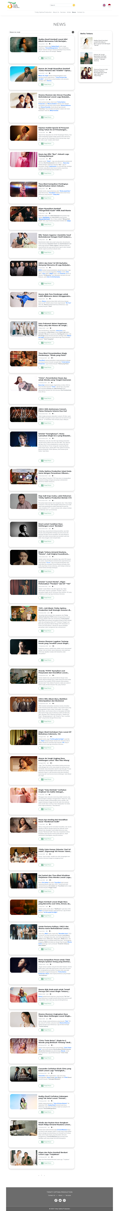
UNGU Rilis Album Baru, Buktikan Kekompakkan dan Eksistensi (52, 700)
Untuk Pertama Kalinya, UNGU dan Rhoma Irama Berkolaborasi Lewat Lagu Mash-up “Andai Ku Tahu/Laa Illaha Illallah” (53, 927)
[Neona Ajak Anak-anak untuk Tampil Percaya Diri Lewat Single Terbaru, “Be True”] (23, 994)
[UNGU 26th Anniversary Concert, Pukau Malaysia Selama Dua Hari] (23, 414)
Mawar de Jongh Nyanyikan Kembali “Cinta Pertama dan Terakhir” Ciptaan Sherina (54, 70)
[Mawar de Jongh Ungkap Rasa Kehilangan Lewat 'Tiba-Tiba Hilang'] (23, 763)
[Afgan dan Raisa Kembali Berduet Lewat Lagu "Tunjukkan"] (23, 1157)
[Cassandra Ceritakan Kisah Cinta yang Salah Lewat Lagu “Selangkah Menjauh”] (23, 1074)
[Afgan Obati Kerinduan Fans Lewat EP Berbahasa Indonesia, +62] (23, 737)
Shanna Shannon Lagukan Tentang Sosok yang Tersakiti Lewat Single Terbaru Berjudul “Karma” (53, 642)
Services (63, 12)
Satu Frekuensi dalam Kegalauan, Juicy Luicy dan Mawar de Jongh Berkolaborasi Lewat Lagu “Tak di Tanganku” (53, 324)
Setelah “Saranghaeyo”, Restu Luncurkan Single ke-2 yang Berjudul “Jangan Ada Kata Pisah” (54, 435)
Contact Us (80, 12)
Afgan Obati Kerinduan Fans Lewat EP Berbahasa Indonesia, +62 (54, 733)
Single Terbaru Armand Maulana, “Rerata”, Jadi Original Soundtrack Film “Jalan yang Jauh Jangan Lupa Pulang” (53, 553)
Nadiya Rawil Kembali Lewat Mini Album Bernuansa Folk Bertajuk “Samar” (52, 40)
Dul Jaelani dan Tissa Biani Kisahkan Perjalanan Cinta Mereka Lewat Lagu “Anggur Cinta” (54, 876)
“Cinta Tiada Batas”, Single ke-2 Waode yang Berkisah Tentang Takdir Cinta (54, 1041)
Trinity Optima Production (15, 5)
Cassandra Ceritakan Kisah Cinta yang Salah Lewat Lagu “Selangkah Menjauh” (54, 1070)
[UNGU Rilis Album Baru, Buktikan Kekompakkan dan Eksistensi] (23, 704)
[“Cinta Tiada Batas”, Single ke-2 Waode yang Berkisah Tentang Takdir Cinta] (23, 1046)
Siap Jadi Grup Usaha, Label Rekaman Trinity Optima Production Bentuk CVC (55, 497)
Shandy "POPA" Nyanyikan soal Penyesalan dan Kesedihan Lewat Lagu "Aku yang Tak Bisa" (52, 672)
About (60, 1195)
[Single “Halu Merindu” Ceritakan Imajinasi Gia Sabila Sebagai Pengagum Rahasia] (23, 795)
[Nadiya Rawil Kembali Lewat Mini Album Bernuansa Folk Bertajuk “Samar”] (23, 44)
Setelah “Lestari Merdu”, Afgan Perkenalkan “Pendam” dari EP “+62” (54, 583)
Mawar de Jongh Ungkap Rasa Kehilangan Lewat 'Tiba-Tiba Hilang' (53, 759)
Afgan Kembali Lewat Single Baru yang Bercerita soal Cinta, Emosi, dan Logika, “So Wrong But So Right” (54, 903)
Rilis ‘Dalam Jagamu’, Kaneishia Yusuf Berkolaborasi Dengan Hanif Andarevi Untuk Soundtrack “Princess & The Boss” (54, 236)
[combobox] (62, 5)
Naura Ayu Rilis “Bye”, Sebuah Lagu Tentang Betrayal (53, 155)
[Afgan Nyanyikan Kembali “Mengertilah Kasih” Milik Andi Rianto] (23, 214)
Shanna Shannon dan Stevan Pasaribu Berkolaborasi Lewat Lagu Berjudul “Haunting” (54, 96)
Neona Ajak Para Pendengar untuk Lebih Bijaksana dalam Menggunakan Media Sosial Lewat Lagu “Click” (54, 295)
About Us (56, 12)
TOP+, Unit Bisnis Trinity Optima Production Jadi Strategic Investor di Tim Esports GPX (54, 609)
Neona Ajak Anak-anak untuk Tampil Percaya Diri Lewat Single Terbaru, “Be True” (54, 990)
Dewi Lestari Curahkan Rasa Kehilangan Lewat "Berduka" (50, 525)
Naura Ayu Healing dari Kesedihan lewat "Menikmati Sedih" (53, 821)
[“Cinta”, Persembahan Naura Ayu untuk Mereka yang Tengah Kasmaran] (23, 383)
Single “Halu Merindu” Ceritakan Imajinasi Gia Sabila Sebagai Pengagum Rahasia (52, 791)
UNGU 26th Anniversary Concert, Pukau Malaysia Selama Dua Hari (52, 410)
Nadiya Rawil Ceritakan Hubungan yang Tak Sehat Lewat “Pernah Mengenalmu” (53, 1097)
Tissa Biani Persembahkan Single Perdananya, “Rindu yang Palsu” (52, 354)
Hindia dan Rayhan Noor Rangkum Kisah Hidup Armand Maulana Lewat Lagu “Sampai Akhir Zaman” (54, 1124)
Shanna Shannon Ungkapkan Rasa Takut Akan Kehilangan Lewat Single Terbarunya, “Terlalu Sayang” (54, 1015)
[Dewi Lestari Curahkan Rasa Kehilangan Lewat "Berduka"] (23, 529)
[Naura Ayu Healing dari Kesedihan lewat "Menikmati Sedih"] (23, 825)
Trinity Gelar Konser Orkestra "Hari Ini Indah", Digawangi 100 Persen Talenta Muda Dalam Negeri (54, 850)
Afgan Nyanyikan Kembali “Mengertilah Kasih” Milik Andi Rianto (54, 210)
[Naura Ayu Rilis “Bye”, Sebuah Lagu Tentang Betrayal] (23, 159)
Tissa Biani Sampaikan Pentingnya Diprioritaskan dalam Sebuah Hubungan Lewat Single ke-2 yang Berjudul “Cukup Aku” (53, 185)
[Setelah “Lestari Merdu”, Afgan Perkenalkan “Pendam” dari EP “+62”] (23, 587)
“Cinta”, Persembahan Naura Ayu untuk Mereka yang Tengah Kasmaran (54, 379)
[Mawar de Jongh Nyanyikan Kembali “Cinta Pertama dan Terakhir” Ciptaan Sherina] (23, 74)
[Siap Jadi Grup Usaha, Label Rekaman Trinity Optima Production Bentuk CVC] (23, 501)
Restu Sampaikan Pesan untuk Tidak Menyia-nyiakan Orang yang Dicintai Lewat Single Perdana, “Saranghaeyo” (54, 961)
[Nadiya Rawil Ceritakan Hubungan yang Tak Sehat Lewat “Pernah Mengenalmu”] (23, 1101)
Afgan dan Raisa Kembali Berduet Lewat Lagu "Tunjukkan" (53, 1153)
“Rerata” (48, 562)
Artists (69, 12)
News (74, 12)
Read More (47, 58)
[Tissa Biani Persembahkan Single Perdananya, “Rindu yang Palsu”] (23, 358)
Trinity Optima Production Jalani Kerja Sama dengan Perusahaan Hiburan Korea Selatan (54, 472)
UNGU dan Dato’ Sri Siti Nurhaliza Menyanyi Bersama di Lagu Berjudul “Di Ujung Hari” (53, 264)
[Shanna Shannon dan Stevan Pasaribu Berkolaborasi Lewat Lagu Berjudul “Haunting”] (23, 100)
